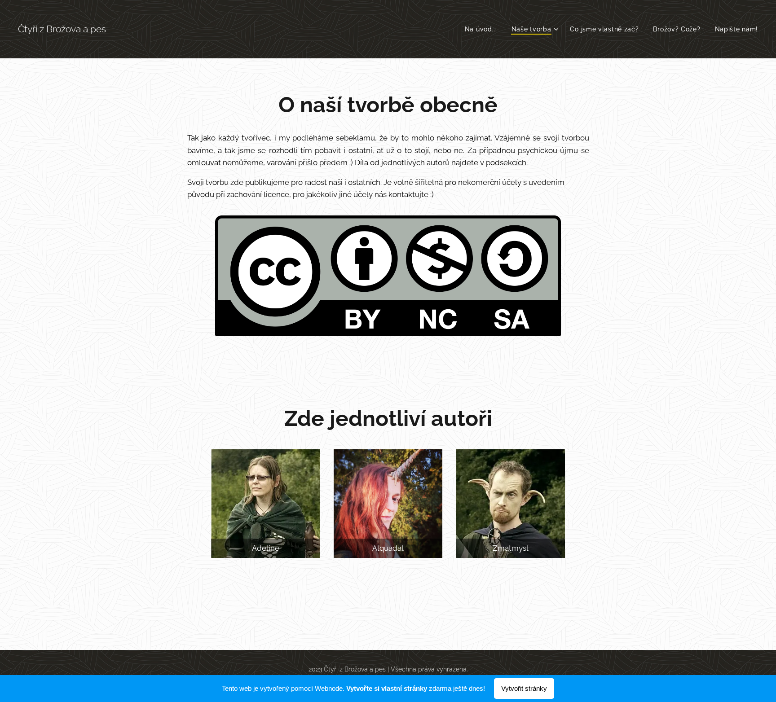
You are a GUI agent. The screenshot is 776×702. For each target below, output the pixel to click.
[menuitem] (483, 29)
